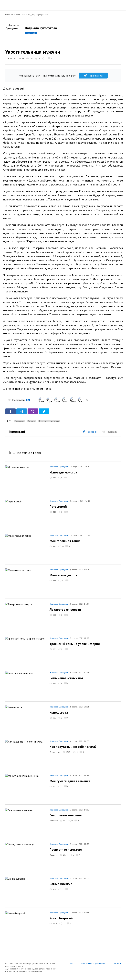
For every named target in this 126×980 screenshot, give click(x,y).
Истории (31, 421)
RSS (72, 963)
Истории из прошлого (49, 421)
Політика (54, 820)
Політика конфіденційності (93, 963)
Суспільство (55, 752)
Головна (9, 14)
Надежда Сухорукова (38, 14)
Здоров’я (54, 855)
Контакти (117, 963)
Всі (86, 400)
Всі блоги (20, 14)
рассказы (19, 421)
